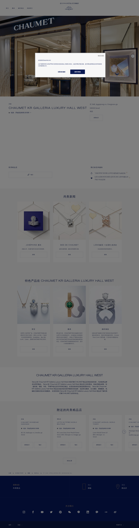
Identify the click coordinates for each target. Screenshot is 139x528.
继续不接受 (101, 55)
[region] (70, 65)
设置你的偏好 (61, 72)
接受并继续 (77, 72)
